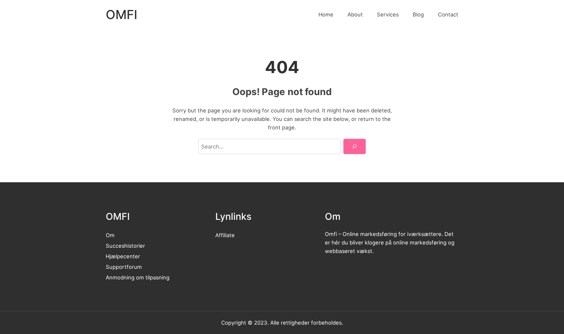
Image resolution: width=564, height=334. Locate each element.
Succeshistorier (125, 245)
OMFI (121, 14)
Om (110, 235)
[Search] (354, 146)
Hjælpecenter (123, 256)
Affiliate (225, 235)
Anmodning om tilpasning (137, 277)
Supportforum (124, 267)
